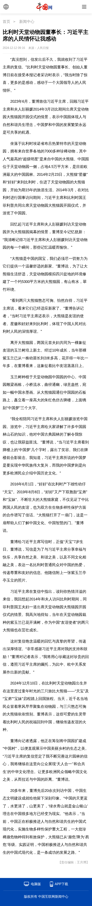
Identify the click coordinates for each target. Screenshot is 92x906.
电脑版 (36, 884)
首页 (6, 22)
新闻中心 (26, 22)
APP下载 (61, 884)
